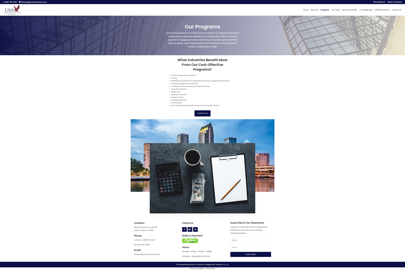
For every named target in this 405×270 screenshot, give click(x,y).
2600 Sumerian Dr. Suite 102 (145, 227)
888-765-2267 (11, 2)
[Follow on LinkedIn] (195, 229)
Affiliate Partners (382, 10)
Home (305, 10)
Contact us (202, 113)
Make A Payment (395, 2)
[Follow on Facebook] (184, 229)
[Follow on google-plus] (190, 229)
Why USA (314, 10)
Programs (325, 10)
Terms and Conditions (197, 268)
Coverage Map (365, 10)
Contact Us (397, 10)
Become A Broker (349, 10)
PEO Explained (379, 2)
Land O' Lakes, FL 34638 (144, 230)
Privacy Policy (210, 268)
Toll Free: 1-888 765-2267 (144, 240)
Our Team (335, 10)
